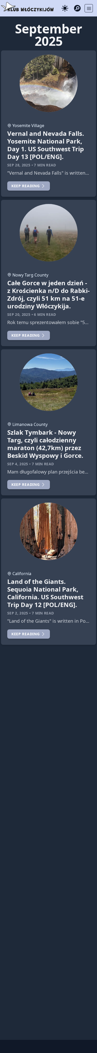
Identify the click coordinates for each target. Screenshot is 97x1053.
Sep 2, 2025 (17, 613)
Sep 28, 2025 (18, 165)
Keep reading (25, 185)
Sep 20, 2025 (18, 314)
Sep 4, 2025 (17, 463)
